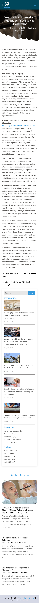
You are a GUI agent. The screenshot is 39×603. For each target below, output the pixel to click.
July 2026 (7, 454)
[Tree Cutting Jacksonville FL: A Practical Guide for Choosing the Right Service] (12, 358)
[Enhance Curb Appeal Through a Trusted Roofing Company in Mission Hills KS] (12, 408)
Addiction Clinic (9, 442)
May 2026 (7, 459)
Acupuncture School (11, 439)
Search (31, 293)
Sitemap (25, 600)
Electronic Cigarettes (19, 513)
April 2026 (7, 462)
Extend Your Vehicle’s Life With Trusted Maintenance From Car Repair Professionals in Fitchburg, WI (18, 341)
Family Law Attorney (11, 431)
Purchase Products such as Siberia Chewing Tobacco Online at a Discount (17, 509)
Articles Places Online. (26, 598)
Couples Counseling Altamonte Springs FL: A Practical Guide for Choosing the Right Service (19, 391)
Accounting (8, 437)
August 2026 (8, 451)
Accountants (9, 434)
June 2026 (8, 456)
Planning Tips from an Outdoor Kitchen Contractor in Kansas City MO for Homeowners (19, 315)
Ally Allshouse (10, 28)
